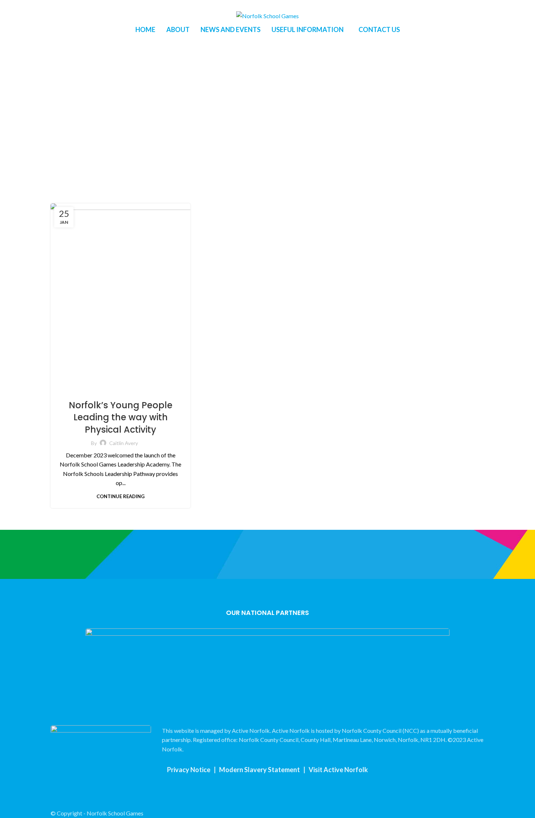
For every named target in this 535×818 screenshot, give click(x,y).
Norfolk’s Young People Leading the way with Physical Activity (121, 417)
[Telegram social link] (88, 4)
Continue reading (120, 496)
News (120, 390)
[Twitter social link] (63, 4)
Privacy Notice (188, 770)
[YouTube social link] (281, 791)
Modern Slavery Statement (259, 770)
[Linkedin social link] (80, 4)
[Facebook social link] (55, 4)
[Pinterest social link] (71, 4)
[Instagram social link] (272, 791)
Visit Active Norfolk (338, 770)
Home (224, 148)
